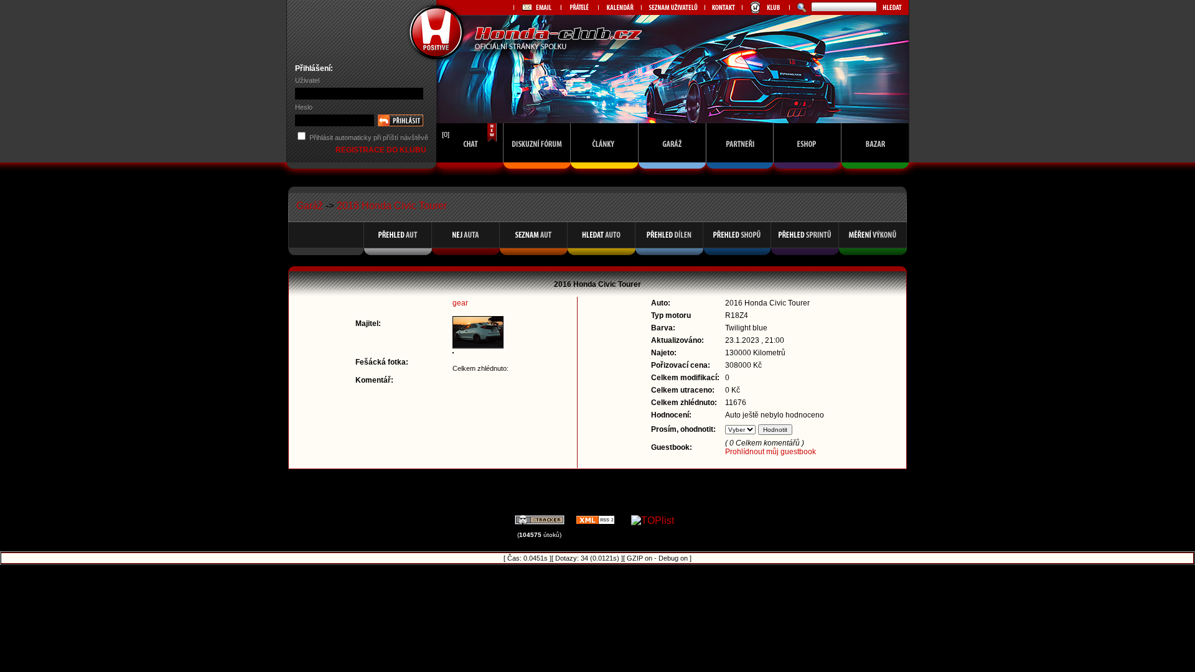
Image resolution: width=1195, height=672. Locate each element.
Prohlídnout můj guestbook (770, 451)
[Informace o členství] (765, 7)
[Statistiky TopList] (652, 520)
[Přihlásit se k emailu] (537, 7)
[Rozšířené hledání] (800, 7)
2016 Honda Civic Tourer (392, 205)
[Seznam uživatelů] (673, 7)
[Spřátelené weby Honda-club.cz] (579, 7)
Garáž (309, 205)
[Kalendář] (619, 7)
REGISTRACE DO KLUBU (381, 150)
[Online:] (470, 172)
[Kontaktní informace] (723, 7)
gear (460, 303)
